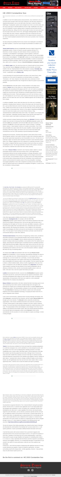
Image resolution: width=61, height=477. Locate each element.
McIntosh (32, 119)
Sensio (9, 87)
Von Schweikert (18, 187)
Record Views (28, 7)
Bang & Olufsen (7, 283)
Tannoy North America (8, 48)
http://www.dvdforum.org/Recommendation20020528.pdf (22, 422)
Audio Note (6, 187)
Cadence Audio (7, 339)
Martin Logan (9, 65)
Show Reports (50, 7)
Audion (14, 337)
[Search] (57, 7)
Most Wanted (18, 7)
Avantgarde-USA (13, 219)
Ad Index (36, 7)
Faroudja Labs (38, 68)
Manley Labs (20, 72)
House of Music (13, 149)
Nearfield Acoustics (33, 198)
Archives (10, 7)
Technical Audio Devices (9, 235)
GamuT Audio (11, 187)
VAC (23, 202)
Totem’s (5, 346)
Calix (13, 252)
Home (4, 7)
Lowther (5, 273)
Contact (43, 7)
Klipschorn (33, 264)
